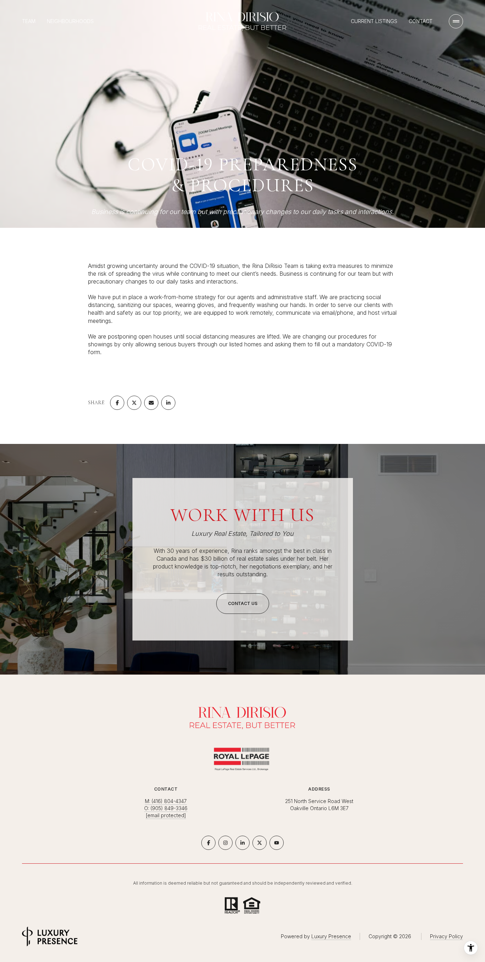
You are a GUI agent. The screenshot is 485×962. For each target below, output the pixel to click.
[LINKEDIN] (242, 843)
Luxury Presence (331, 936)
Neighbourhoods (70, 21)
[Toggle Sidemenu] (456, 21)
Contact (420, 21)
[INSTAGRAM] (225, 843)
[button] (242, 603)
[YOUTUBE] (276, 843)
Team (29, 21)
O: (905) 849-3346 (165, 808)
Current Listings (374, 21)
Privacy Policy (446, 936)
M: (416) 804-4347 (166, 801)
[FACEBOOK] (208, 843)
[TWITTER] (259, 843)
